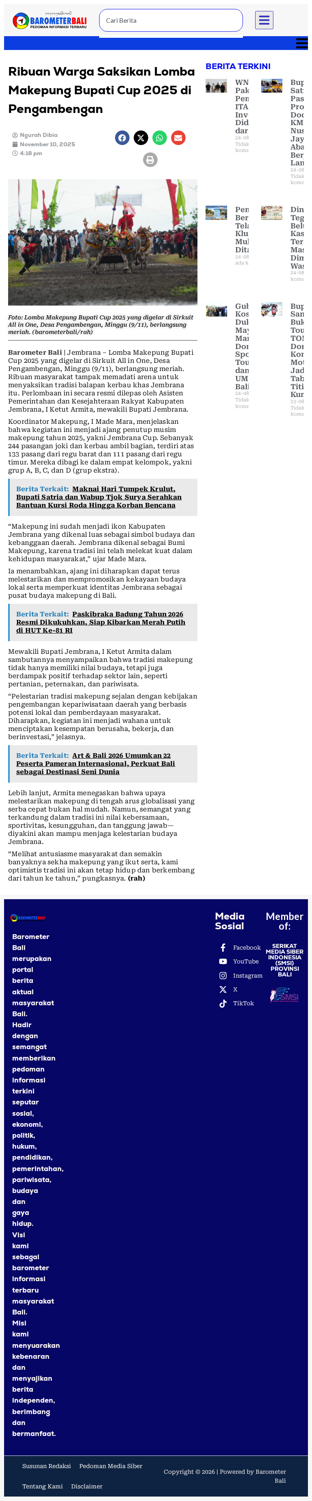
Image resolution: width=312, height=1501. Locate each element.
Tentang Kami (42, 1486)
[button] (264, 20)
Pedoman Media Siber (110, 1466)
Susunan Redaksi (46, 1466)
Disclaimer (86, 1486)
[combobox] (171, 20)
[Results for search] (171, 36)
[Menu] (156, 43)
